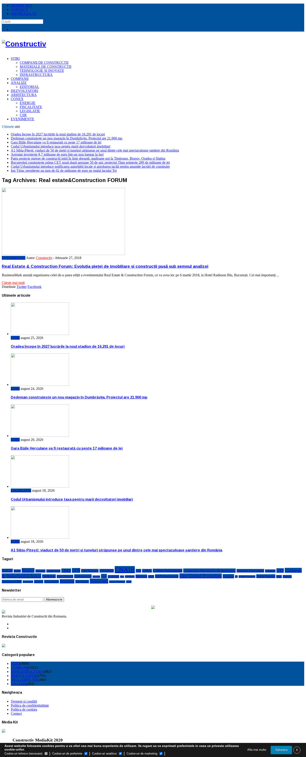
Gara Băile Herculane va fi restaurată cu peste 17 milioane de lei (56, 142)
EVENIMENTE (22, 119)
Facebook (34, 287)
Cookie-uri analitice (104, 753)
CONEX (17, 99)
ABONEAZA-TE (24, 13)
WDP (128, 581)
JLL (122, 576)
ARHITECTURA (24, 95)
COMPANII (19, 79)
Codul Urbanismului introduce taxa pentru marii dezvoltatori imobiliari (60, 146)
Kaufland (130, 576)
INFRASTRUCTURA (36, 75)
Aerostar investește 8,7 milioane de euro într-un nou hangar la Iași (57, 154)
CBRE (66, 570)
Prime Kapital (265, 576)
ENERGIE (27, 103)
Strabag (38, 581)
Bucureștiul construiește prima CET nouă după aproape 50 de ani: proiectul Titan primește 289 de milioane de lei (90, 162)
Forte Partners (65, 576)
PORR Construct (247, 576)
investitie (113, 576)
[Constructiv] (24, 44)
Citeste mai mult (13, 283)
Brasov (28, 570)
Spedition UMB (12, 581)
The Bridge (82, 581)
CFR (76, 570)
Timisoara (99, 581)
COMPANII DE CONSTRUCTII (44, 62)
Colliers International (167, 571)
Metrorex (141, 576)
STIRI (15, 58)
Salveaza (281, 749)
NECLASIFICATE (25, 680)
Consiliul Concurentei (250, 571)
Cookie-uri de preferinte (67, 753)
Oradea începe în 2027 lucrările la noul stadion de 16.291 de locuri (58, 134)
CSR (23, 115)
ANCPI (7, 571)
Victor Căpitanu (117, 581)
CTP (280, 570)
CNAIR (125, 569)
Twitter (22, 287)
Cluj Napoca (90, 571)
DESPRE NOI (21, 5)
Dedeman (49, 576)
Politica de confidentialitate (30, 705)
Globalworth (83, 576)
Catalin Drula (53, 571)
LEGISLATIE (30, 111)
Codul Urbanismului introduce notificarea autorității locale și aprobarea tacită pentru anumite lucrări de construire (90, 166)
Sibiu (279, 576)
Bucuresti (40, 571)
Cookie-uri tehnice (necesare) (23, 753)
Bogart (17, 571)
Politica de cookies (24, 709)
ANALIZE (19, 83)
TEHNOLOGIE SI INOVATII (42, 71)
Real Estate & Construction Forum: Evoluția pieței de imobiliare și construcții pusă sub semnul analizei (105, 266)
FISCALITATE (31, 107)
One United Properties (200, 575)
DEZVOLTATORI (24, 91)
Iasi (104, 576)
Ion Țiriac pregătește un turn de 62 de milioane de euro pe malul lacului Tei (64, 170)
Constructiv (44, 258)
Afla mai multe (256, 749)
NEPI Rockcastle (167, 576)
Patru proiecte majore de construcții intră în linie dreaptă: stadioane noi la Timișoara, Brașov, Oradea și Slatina (88, 158)
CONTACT (19, 9)
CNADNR (106, 571)
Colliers (147, 571)
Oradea (228, 576)
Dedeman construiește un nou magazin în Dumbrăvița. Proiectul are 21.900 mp (66, 138)
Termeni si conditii (24, 701)
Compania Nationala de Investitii (209, 570)
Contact (16, 713)
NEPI (151, 576)
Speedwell (28, 581)
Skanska (287, 576)
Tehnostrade (51, 581)
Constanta (270, 571)
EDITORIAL (29, 87)
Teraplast (67, 581)
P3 (236, 576)
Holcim (96, 576)
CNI (138, 571)
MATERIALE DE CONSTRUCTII (45, 67)
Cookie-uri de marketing (142, 753)
